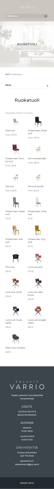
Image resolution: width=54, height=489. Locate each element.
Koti (7, 74)
